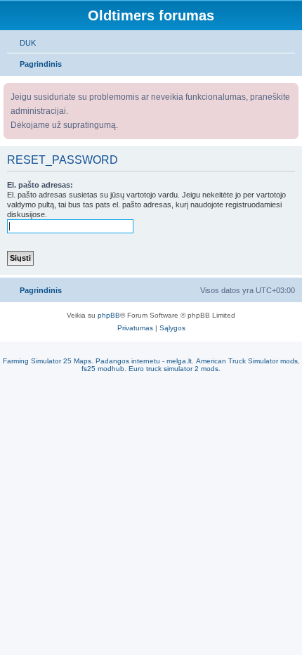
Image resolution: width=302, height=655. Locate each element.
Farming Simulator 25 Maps (47, 361)
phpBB (109, 315)
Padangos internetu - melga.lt (144, 361)
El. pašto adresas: (40, 185)
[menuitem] (21, 42)
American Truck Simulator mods (247, 361)
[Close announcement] (289, 91)
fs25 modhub (102, 368)
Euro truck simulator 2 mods (173, 368)
